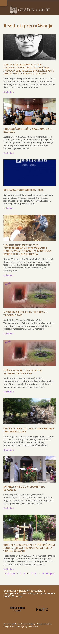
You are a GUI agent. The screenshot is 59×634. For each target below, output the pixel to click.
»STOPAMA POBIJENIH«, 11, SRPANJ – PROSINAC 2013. (25, 314)
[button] (3, 3)
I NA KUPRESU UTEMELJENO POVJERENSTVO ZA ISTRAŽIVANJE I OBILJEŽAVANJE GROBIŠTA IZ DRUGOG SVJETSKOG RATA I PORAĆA (27, 250)
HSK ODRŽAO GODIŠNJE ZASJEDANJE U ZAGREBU (27, 130)
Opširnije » (8, 92)
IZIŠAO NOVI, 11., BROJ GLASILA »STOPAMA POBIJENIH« (22, 372)
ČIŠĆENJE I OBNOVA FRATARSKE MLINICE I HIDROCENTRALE (28, 430)
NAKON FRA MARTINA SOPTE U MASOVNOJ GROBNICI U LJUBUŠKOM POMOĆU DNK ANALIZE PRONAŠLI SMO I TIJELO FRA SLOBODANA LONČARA (28, 69)
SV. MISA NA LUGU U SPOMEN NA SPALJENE (24, 488)
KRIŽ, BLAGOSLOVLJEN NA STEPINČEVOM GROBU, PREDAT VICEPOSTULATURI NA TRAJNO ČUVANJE (29, 547)
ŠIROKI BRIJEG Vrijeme (29, 609)
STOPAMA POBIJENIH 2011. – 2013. (23, 189)
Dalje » (50, 573)
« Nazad (10, 573)
